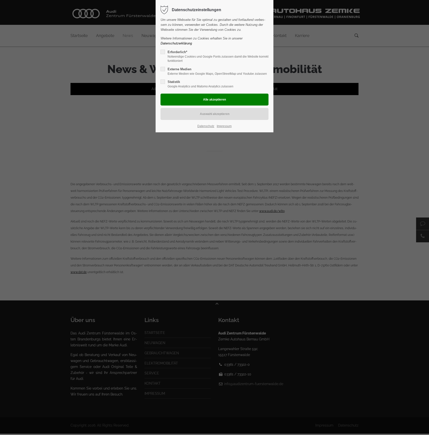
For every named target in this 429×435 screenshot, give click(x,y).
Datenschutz (205, 126)
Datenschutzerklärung (176, 43)
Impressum (224, 126)
